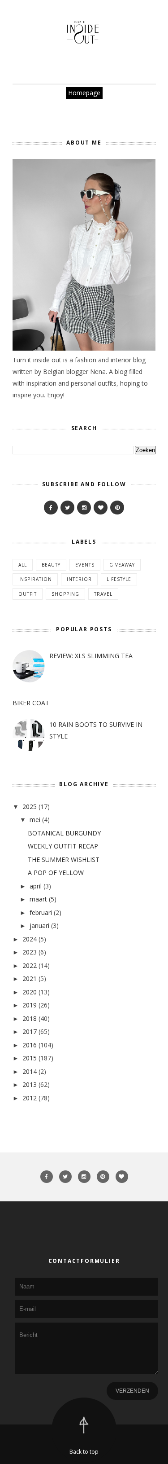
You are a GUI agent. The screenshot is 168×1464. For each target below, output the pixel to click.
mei (35, 819)
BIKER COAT (31, 703)
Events (85, 565)
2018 (29, 1018)
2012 (29, 1098)
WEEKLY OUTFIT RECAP (63, 846)
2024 (29, 939)
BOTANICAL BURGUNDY (64, 833)
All (22, 565)
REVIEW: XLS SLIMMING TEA (91, 655)
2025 (29, 806)
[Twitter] (67, 507)
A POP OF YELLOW (56, 872)
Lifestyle (119, 579)
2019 (29, 1005)
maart (38, 899)
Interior (79, 579)
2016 (29, 1045)
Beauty (51, 565)
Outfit (27, 594)
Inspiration (35, 579)
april (36, 886)
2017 (29, 1031)
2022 (29, 965)
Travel (103, 594)
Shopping (65, 594)
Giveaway (122, 565)
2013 (29, 1084)
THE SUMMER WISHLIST (63, 859)
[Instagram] (84, 507)
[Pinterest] (117, 507)
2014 (29, 1071)
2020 (29, 992)
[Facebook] (51, 507)
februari (41, 912)
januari (39, 925)
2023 (29, 952)
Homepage (84, 92)
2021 (29, 978)
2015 (29, 1058)
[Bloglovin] (101, 507)
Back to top (84, 1451)
